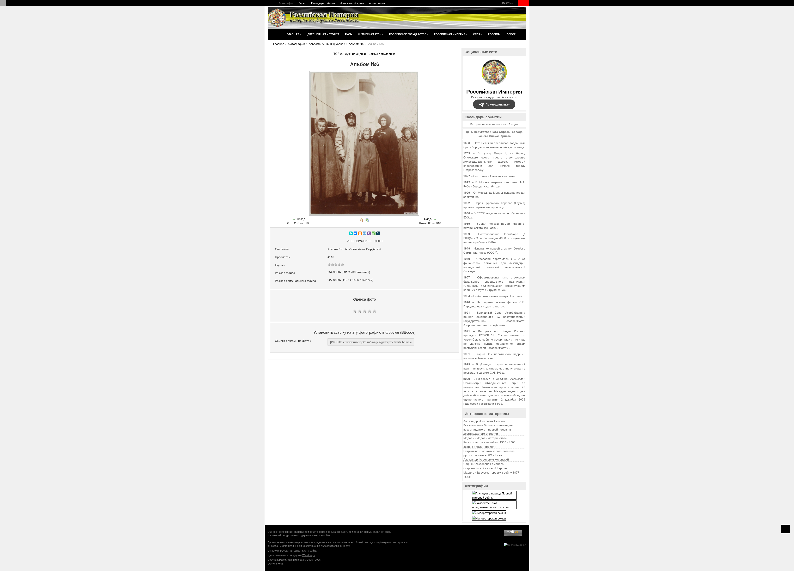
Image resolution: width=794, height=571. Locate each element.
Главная (293, 34)
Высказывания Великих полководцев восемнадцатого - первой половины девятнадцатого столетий (488, 429)
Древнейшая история (323, 34)
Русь (348, 34)
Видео (302, 3)
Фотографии (286, 3)
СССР (476, 34)
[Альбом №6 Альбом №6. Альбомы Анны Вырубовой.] (364, 214)
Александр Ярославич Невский (484, 421)
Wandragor (308, 555)
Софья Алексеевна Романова (483, 464)
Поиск (511, 34)
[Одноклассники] (360, 233)
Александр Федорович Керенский (486, 459)
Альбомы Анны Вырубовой (327, 44)
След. (428, 219)
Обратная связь (290, 550)
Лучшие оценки (355, 54)
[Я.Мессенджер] (351, 233)
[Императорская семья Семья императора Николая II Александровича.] (489, 512)
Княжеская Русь (369, 34)
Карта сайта (309, 550)
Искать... (507, 3)
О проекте (274, 550)
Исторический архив (352, 3)
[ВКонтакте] (355, 233)
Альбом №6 (357, 44)
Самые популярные (382, 54)
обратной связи (382, 531)
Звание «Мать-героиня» (479, 446)
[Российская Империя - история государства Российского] (314, 17)
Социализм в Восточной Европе (485, 468)
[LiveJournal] (378, 233)
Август (513, 124)
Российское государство (407, 34)
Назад (301, 219)
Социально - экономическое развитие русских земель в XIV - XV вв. (489, 453)
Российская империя (449, 34)
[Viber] (369, 233)
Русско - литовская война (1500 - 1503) (490, 442)
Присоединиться (497, 104)
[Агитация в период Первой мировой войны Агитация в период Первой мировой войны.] (494, 495)
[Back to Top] (785, 529)
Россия (493, 34)
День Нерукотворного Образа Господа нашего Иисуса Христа (494, 134)
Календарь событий (323, 3)
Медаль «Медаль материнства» (485, 438)
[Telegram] (364, 233)
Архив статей (377, 3)
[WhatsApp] (373, 233)
